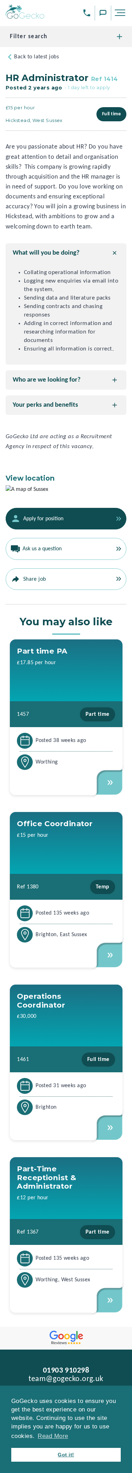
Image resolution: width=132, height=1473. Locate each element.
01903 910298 (66, 1371)
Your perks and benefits (45, 405)
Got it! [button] (66, 1454)
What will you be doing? (46, 253)
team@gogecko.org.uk (66, 1379)
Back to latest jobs (36, 57)
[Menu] (121, 14)
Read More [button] (53, 1436)
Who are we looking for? (47, 380)
